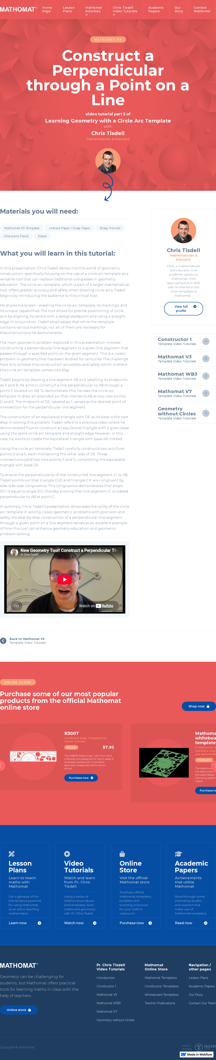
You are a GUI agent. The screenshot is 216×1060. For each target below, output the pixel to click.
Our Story (196, 995)
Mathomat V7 (107, 1012)
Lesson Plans (198, 978)
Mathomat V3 (107, 995)
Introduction (106, 978)
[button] (93, 9)
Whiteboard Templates (161, 995)
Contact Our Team (202, 1003)
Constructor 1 (106, 986)
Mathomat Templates (161, 978)
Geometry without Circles (115, 1020)
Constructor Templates (161, 986)
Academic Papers (202, 986)
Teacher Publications (160, 1003)
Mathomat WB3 (109, 1003)
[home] (18, 9)
